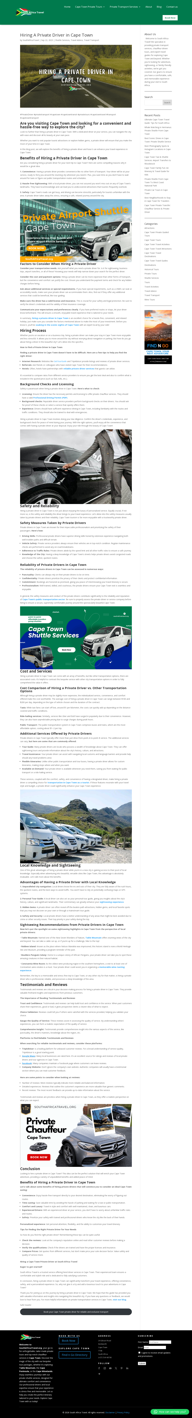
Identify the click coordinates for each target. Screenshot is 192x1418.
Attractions (149, 228)
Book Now (68, 1341)
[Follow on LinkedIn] (127, 1368)
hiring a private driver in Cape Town (50, 318)
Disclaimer (110, 1412)
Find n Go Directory (74, 1355)
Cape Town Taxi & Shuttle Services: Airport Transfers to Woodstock (157, 160)
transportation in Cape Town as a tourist (68, 782)
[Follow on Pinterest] (121, 1368)
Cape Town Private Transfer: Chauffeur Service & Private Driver (157, 208)
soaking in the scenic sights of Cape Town (57, 325)
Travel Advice (77, 40)
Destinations (150, 265)
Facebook (27, 1063)
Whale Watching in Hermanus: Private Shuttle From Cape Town (158, 130)
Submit (142, 1363)
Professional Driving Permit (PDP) (50, 397)
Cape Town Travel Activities (157, 244)
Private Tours (150, 273)
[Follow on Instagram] (104, 1368)
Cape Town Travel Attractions (158, 248)
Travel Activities (151, 286)
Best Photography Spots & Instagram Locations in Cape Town (157, 149)
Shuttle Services (62, 40)
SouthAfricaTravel (31, 40)
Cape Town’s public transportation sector (44, 599)
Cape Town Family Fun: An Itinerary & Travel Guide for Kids (156, 171)
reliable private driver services (78, 368)
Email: (141, 1347)
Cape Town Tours (152, 240)
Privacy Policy (123, 1412)
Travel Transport (91, 40)
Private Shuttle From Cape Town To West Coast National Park (156, 182)
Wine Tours (149, 299)
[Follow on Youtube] (110, 1368)
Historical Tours (151, 269)
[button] (170, 1412)
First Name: (143, 1342)
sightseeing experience (112, 902)
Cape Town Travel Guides (156, 260)
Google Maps (28, 1056)
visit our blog (119, 1299)
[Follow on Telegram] (99, 1374)
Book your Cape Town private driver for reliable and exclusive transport (76, 1311)
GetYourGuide (60, 361)
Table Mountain (93, 937)
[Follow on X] (116, 1368)
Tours (147, 282)
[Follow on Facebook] (99, 1368)
